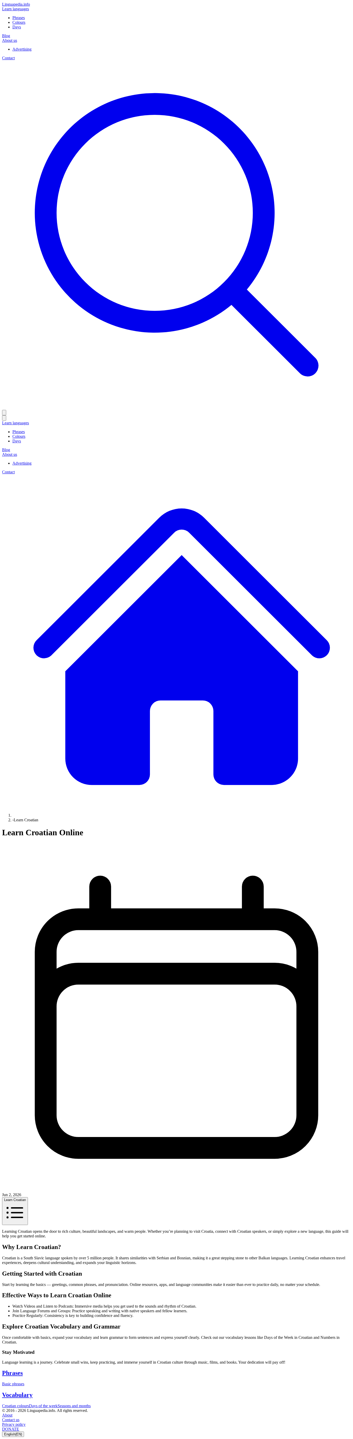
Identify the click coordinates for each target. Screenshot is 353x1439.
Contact (8, 58)
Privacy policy (14, 1424)
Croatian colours (15, 1406)
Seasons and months (74, 1406)
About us (9, 40)
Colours (18, 22)
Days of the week (43, 1406)
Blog (6, 36)
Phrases (18, 17)
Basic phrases (13, 1384)
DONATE (10, 1429)
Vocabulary (17, 1395)
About (7, 1415)
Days (16, 27)
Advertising (22, 49)
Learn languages (15, 9)
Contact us (10, 1420)
